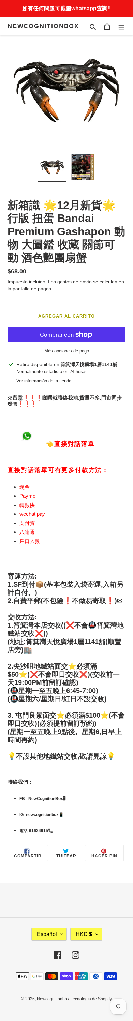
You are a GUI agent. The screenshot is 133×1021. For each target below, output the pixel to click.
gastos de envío (74, 281)
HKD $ (84, 934)
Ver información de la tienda (43, 381)
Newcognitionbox (43, 25)
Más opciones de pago (66, 351)
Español (47, 934)
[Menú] (121, 26)
